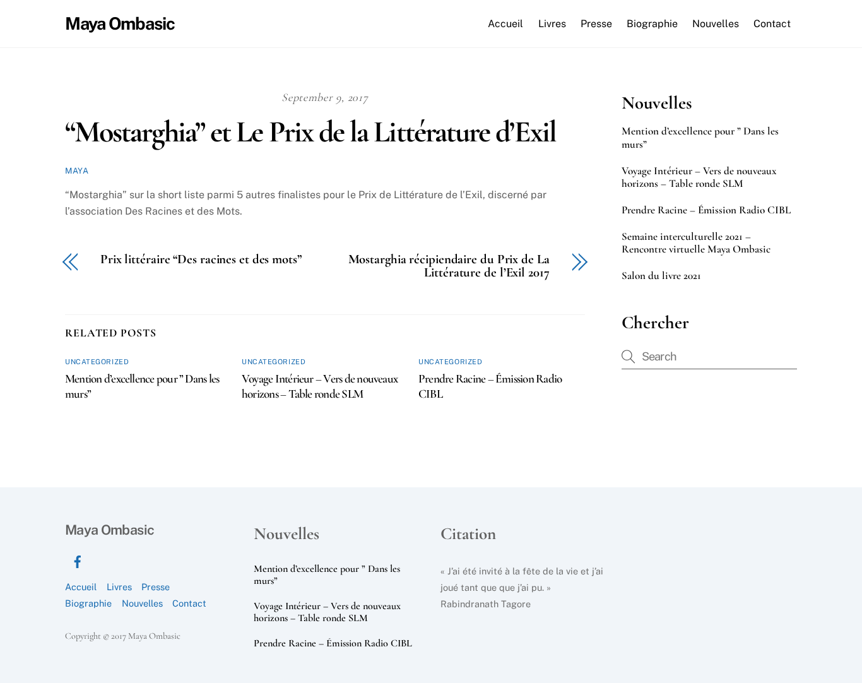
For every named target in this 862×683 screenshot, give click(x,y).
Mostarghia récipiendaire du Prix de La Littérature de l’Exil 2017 (449, 266)
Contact (772, 24)
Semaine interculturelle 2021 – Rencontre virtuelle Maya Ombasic (696, 243)
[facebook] (77, 560)
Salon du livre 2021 (661, 276)
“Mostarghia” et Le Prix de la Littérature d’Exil (310, 132)
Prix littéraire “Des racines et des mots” (201, 259)
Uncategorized (97, 361)
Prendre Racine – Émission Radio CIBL (706, 210)
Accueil (505, 24)
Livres (552, 24)
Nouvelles (715, 24)
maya (77, 170)
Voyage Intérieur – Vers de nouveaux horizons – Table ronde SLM (320, 386)
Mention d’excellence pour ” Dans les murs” (700, 137)
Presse (596, 24)
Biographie (652, 24)
